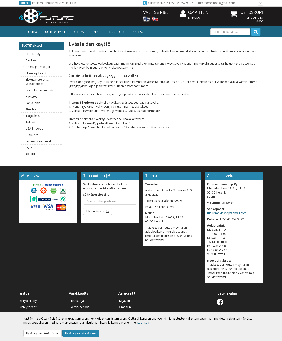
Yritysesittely (28, 301)
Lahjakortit (33, 103)
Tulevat (31, 122)
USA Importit (34, 128)
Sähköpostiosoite (96, 194)
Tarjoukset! (33, 116)
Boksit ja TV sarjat (38, 67)
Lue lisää (143, 322)
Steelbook (32, 109)
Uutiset (139, 32)
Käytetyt (31, 96)
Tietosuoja (76, 301)
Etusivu (31, 32)
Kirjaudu (194, 17)
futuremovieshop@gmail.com (226, 213)
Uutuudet (32, 135)
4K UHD (31, 154)
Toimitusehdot (79, 307)
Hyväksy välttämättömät (42, 333)
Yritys (79, 32)
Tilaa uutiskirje (95, 211)
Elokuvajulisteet (36, 73)
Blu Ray (31, 60)
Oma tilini (198, 12)
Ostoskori (252, 12)
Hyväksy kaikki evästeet (80, 333)
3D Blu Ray (33, 54)
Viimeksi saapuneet (38, 141)
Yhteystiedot (28, 307)
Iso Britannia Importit (40, 90)
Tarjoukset (118, 32)
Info (96, 32)
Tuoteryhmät (54, 32)
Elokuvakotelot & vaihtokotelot (37, 82)
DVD (29, 148)
